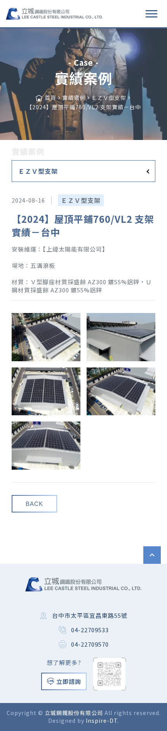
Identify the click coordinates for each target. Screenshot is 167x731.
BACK (34, 503)
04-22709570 (90, 644)
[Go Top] (152, 555)
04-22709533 (90, 630)
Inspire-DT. (102, 720)
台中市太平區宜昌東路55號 (89, 615)
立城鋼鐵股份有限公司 (74, 713)
